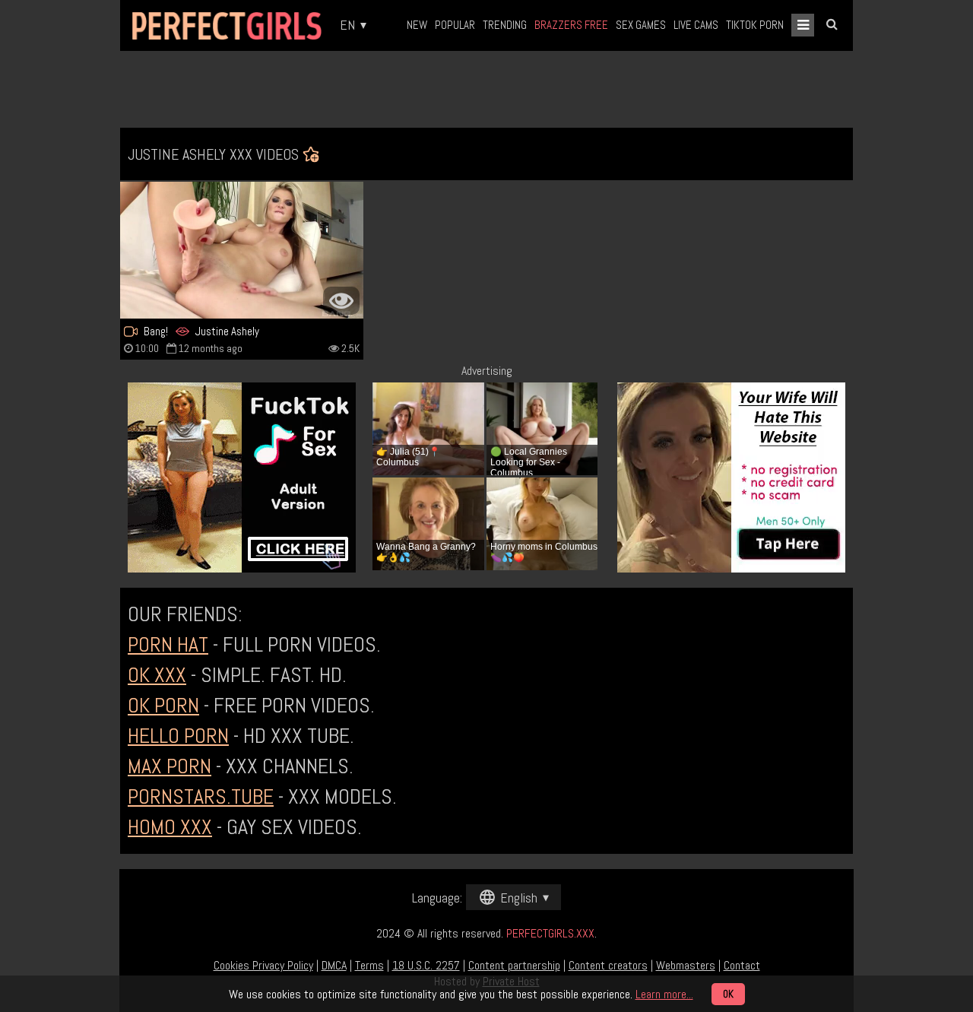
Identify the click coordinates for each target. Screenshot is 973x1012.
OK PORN (163, 705)
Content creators (608, 965)
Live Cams (695, 24)
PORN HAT (168, 644)
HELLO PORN (178, 735)
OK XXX (157, 674)
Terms (369, 965)
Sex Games (641, 24)
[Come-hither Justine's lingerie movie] (241, 250)
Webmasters (685, 965)
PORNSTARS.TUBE (201, 796)
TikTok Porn (755, 24)
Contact (742, 965)
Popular (455, 24)
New (417, 24)
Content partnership (514, 965)
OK (728, 994)
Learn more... (664, 994)
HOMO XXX (170, 827)
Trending (505, 24)
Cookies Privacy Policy (263, 965)
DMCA (334, 965)
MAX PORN (169, 766)
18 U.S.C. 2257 (426, 965)
